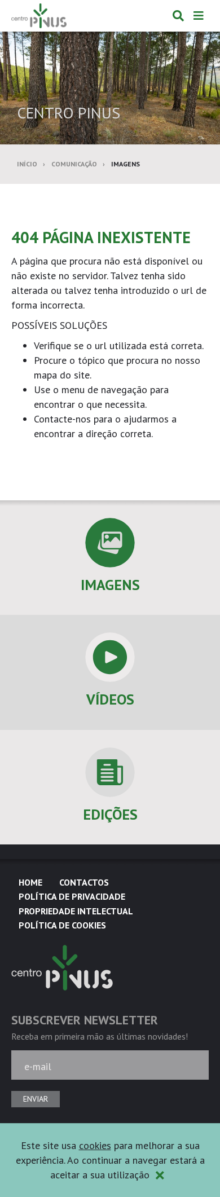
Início (27, 164)
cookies (95, 1145)
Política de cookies (62, 925)
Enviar (35, 1099)
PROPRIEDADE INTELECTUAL (76, 911)
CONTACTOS (84, 882)
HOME (30, 882)
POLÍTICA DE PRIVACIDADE (72, 896)
